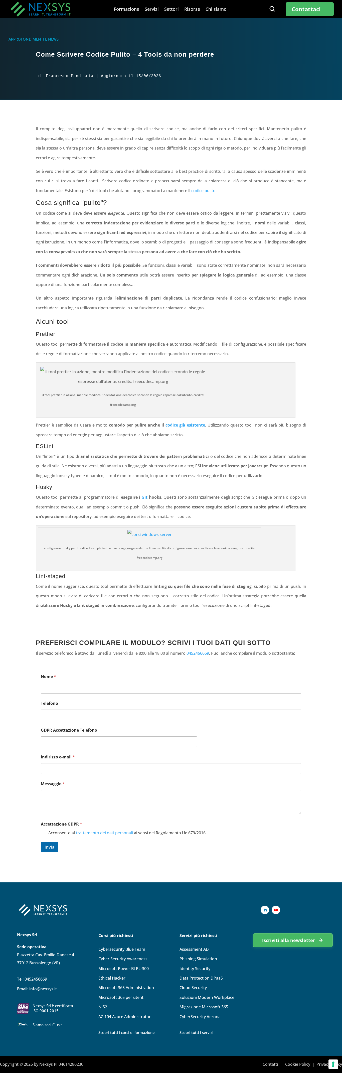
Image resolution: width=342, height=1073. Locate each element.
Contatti (270, 1064)
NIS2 (102, 1007)
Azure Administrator (124, 1016)
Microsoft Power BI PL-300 (123, 968)
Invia (50, 847)
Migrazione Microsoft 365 (204, 1007)
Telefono (49, 703)
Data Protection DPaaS (201, 978)
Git (144, 497)
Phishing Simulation (198, 959)
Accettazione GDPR (61, 824)
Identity (195, 968)
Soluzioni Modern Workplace (207, 997)
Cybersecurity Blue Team (121, 949)
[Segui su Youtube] (276, 910)
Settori (171, 9)
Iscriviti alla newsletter (288, 940)
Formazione (126, 9)
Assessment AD (194, 949)
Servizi (152, 9)
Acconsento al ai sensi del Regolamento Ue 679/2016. (127, 833)
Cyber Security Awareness (122, 959)
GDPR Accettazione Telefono (69, 730)
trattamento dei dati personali (104, 833)
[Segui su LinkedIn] (265, 910)
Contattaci (306, 9)
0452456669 (198, 653)
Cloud (193, 987)
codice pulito (203, 190)
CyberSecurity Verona (200, 1016)
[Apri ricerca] (272, 9)
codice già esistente (185, 425)
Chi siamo (216, 9)
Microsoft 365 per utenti (121, 997)
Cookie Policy (297, 1064)
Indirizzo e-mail (58, 757)
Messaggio (53, 783)
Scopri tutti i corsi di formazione (126, 1032)
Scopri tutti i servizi (196, 1032)
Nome (48, 676)
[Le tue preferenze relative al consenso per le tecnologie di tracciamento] (333, 1064)
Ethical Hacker (111, 978)
